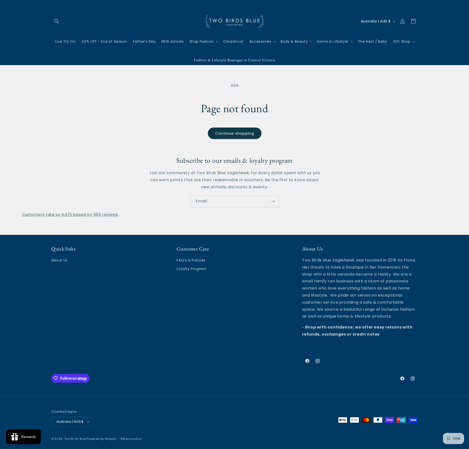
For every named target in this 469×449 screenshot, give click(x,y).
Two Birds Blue (75, 439)
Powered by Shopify (101, 439)
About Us (59, 260)
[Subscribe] (272, 201)
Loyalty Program (191, 268)
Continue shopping (234, 133)
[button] (56, 21)
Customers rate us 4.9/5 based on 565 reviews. (70, 214)
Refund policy (131, 439)
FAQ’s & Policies (191, 260)
